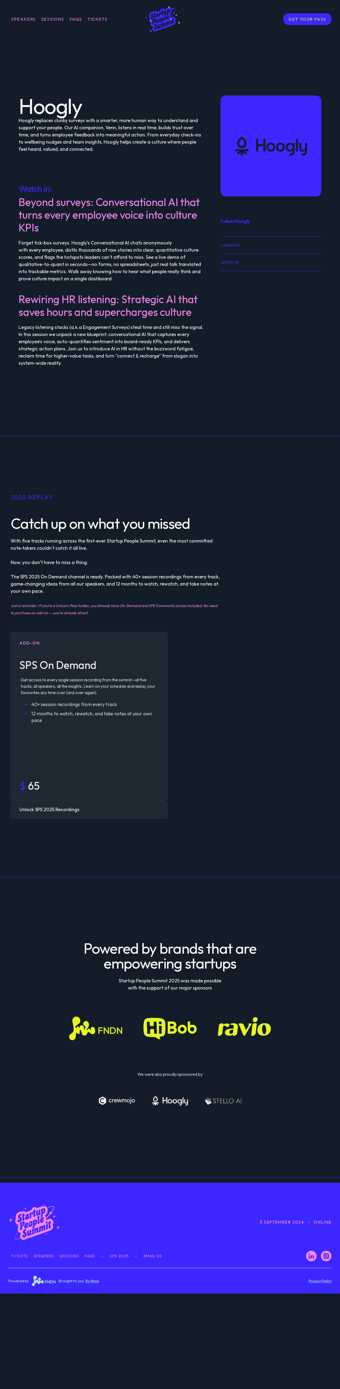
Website (229, 262)
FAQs (76, 19)
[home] (170, 19)
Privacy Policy (320, 1281)
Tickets (19, 1256)
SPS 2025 (119, 1256)
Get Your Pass (307, 19)
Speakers (23, 19)
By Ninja (92, 1281)
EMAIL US (153, 1256)
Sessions (52, 19)
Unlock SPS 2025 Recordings (49, 809)
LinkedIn (230, 245)
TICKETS (97, 19)
